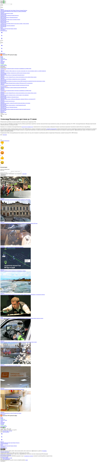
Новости (2, 9)
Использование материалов (5, 454)
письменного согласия (28, 455)
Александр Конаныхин (4, 140)
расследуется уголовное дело (27, 126)
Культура (17, 10)
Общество (2, 10)
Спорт (11, 10)
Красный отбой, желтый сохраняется (7, 25)
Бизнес (14, 10)
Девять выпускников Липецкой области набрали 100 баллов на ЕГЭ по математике (16, 83)
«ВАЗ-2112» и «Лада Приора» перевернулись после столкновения (13, 79)
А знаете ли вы (3, 64)
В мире (5, 30)
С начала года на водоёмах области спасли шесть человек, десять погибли (14, 23)
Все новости (2, 53)
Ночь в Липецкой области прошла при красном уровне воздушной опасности (15, 109)
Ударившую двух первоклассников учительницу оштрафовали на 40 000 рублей (15, 68)
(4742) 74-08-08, (5, 457)
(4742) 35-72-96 (5, 430)
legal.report (5, 134)
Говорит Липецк (13, 28)
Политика (25, 10)
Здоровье (21, 10)
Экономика (2, 61)
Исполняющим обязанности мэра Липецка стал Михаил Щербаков (13, 11)
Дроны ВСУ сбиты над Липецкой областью (8, 107)
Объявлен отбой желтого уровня (6, 13)
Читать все (2, 89)
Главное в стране (3, 59)
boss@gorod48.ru (6, 431)
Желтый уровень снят (4, 21)
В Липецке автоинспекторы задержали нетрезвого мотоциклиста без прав (14, 85)
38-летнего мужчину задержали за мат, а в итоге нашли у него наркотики (14, 94)
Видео (1, 27)
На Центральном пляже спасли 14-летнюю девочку (10, 19)
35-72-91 (10, 430)
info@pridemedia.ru (6, 458)
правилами (24, 173)
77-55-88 (10, 457)
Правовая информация (4, 451)
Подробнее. (44, 450)
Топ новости (2, 29)
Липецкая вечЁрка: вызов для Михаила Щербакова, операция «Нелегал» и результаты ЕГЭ (17, 99)
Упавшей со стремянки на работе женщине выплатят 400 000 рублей (13, 87)
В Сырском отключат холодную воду (7, 101)
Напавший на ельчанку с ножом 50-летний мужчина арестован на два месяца (15, 103)
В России (2, 30)
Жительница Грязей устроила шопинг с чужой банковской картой (13, 105)
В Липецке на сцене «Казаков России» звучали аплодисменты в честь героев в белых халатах (18, 92)
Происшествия (7, 10)
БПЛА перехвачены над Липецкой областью (9, 17)
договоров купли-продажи (51, 128)
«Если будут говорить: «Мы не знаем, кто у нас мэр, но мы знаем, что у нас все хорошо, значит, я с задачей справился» (23, 70)
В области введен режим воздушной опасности (9, 15)
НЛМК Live (2, 58)
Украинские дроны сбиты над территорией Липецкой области (12, 74)
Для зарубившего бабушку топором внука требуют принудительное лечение (15, 72)
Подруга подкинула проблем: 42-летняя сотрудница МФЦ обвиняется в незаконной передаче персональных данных (22, 81)
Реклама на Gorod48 (4, 456)
